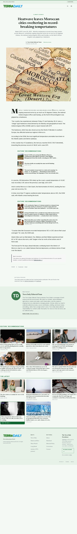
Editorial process (47, 42)
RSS (71, 455)
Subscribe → (67, 450)
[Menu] (71, 6)
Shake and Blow (35, 440)
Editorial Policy (50, 443)
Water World (34, 443)
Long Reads (34, 446)
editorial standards (29, 281)
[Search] (67, 6)
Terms (67, 461)
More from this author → (31, 313)
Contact (48, 449)
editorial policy (29, 310)
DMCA (72, 461)
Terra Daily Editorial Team (34, 42)
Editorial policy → (38, 260)
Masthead (49, 440)
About (48, 438)
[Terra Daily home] (13, 6)
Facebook (20, 267)
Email (26, 267)
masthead (38, 281)
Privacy (61, 461)
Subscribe (70, 1)
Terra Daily (34, 438)
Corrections (49, 446)
